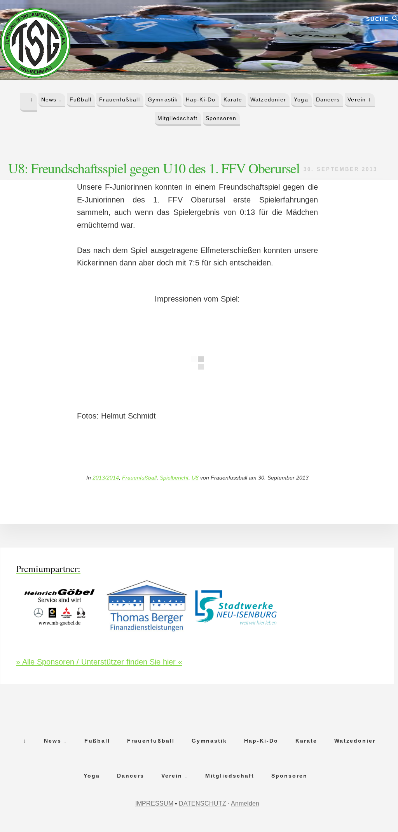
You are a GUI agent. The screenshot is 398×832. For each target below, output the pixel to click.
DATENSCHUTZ (202, 803)
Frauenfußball (139, 477)
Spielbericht (174, 477)
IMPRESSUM (154, 803)
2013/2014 (106, 477)
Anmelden (245, 803)
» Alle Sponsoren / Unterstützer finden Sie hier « (99, 662)
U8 (195, 477)
